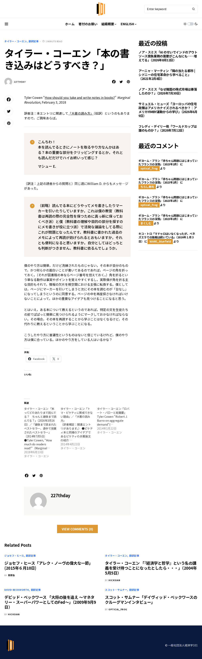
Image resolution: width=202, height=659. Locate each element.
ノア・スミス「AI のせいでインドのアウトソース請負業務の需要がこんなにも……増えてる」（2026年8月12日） (167, 56)
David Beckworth (16, 589)
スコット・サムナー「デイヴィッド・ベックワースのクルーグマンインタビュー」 (151, 599)
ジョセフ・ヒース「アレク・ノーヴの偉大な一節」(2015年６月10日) (48, 565)
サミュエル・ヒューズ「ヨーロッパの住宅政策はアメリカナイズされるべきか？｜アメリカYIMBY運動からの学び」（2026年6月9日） (167, 110)
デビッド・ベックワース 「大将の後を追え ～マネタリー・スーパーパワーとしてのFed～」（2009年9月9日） (50, 602)
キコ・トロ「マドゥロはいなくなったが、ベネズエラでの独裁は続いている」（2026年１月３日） (166, 237)
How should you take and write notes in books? (80, 97)
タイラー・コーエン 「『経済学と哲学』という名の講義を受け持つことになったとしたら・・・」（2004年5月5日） (151, 568)
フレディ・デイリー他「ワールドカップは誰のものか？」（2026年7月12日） (167, 128)
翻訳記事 (33, 41)
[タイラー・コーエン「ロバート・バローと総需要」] (115, 420)
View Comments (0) (77, 529)
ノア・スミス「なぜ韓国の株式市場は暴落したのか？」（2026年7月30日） (167, 91)
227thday (19, 81)
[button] (6, 24)
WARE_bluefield (160, 241)
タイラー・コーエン (15, 41)
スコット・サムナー (116, 589)
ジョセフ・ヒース (14, 555)
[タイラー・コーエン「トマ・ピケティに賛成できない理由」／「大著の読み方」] (79, 428)
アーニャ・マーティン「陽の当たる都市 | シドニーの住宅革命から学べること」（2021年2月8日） (166, 75)
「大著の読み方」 (81, 113)
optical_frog (149, 168)
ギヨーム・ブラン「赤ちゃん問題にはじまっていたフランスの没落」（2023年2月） (167, 162)
